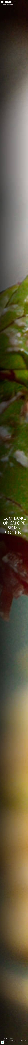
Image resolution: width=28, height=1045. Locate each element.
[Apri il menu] (26, 2)
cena (5, 1043)
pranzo (13, 1040)
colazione (4, 1040)
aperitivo (23, 1040)
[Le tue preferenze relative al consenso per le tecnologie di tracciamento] (2, 1042)
